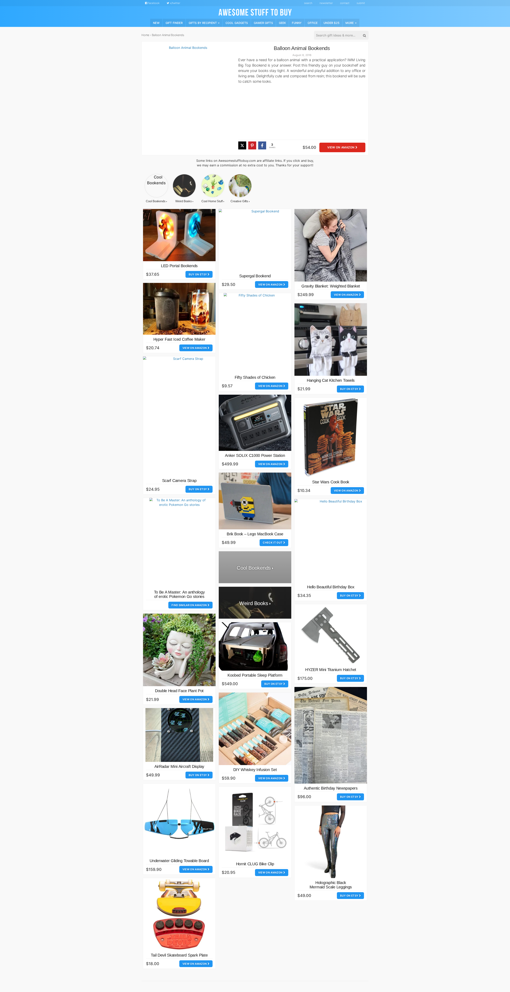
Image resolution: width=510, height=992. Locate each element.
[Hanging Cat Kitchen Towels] (330, 339)
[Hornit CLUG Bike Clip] (255, 823)
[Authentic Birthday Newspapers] (330, 735)
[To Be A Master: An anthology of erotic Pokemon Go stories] (179, 543)
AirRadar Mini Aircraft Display (179, 766)
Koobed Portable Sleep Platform (255, 675)
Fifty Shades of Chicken (255, 377)
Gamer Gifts (263, 22)
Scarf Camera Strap (179, 480)
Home (145, 35)
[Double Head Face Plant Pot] (179, 650)
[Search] (364, 35)
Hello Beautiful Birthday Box (330, 587)
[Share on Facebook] (262, 145)
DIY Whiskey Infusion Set (255, 769)
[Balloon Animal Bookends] (186, 100)
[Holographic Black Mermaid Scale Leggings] (330, 842)
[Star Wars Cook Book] (330, 437)
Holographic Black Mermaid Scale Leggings (331, 884)
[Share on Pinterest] (252, 145)
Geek (282, 22)
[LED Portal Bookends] (179, 235)
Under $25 (331, 22)
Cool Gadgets (237, 22)
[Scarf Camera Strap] (186, 416)
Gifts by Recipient (203, 22)
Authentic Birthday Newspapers (330, 788)
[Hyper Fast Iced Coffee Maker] (179, 309)
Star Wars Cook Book (330, 482)
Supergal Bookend (255, 276)
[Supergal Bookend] (263, 240)
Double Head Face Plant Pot (179, 691)
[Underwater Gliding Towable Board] (179, 820)
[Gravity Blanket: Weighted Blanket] (330, 245)
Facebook (153, 3)
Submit (361, 3)
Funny (297, 22)
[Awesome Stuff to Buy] (255, 12)
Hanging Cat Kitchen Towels (331, 380)
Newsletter (326, 3)
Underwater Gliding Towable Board (179, 861)
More (350, 22)
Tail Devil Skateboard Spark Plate (179, 955)
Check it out (273, 542)
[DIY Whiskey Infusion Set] (255, 729)
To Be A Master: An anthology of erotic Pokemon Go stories (179, 594)
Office (313, 22)
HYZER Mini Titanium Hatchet (330, 669)
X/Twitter (174, 3)
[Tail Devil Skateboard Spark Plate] (179, 914)
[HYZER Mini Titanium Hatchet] (330, 634)
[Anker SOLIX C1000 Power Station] (255, 423)
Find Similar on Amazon (189, 605)
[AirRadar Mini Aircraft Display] (179, 735)
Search (308, 3)
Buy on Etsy (198, 274)
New (156, 22)
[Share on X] (242, 145)
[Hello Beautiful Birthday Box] (339, 540)
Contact (344, 3)
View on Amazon (341, 147)
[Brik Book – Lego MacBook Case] (255, 501)
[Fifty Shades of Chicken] (255, 333)
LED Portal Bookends (179, 266)
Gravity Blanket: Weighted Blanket (330, 286)
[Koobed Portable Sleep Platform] (255, 646)
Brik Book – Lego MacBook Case (255, 534)
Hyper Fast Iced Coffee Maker (179, 339)
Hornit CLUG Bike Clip (255, 864)
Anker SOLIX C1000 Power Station (255, 455)
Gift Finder (174, 22)
